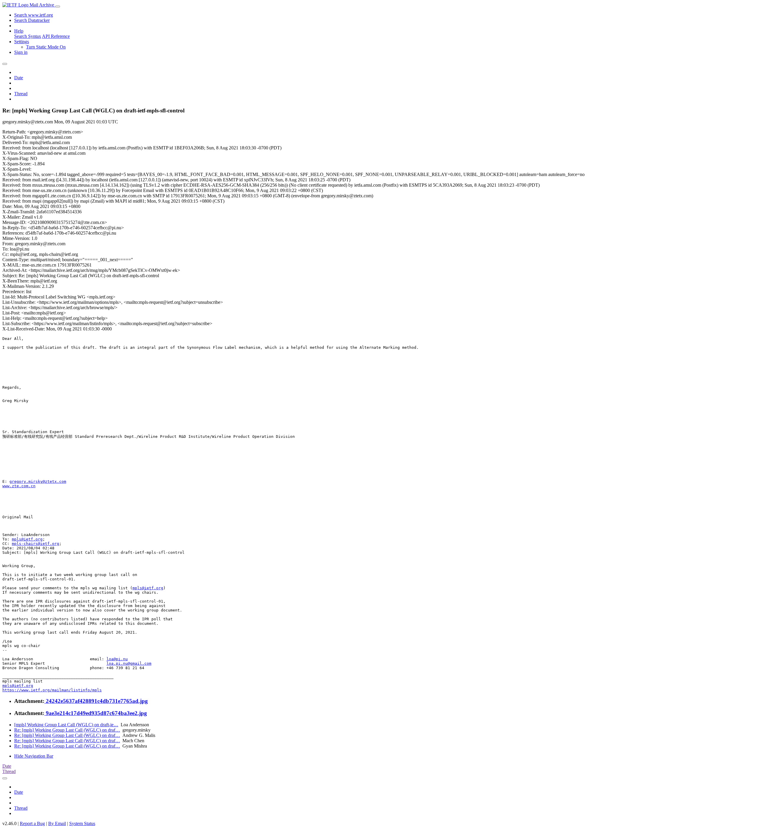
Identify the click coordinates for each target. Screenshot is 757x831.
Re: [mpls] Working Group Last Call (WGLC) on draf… (67, 729)
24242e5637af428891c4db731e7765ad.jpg (96, 701)
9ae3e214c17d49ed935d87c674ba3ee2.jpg (95, 713)
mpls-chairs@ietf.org (35, 543)
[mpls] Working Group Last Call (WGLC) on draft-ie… (66, 724)
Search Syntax (27, 36)
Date (18, 77)
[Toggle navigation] (57, 6)
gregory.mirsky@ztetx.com (37, 481)
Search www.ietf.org (33, 14)
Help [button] (18, 30)
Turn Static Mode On (46, 46)
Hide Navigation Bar (33, 756)
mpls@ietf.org (27, 539)
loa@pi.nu (117, 659)
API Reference (56, 36)
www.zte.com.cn (18, 486)
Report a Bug (32, 823)
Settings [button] (21, 41)
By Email (57, 823)
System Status (82, 823)
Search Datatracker (32, 20)
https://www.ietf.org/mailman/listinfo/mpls (52, 690)
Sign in (21, 52)
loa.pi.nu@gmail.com (128, 663)
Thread (21, 93)
